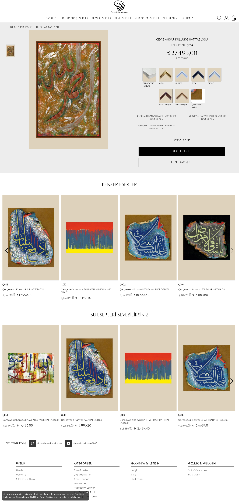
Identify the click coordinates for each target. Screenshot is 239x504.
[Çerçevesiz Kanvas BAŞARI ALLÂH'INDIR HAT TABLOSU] (30, 368)
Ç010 (63, 284)
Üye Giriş (21, 474)
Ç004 (181, 284)
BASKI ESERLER (55, 18)
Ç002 (123, 284)
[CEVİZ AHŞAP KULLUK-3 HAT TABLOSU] (68, 89)
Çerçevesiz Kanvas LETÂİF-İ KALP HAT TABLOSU (145, 289)
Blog (133, 474)
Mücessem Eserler (84, 488)
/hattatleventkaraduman (49, 443)
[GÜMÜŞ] (182, 75)
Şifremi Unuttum (25, 479)
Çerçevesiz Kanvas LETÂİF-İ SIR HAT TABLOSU (202, 289)
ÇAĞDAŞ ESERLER (77, 18)
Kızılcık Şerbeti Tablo (85, 496)
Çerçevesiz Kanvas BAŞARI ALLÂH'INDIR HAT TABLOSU (30, 420)
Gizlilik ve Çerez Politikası (42, 497)
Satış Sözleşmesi (198, 470)
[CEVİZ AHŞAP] (166, 96)
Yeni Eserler (80, 483)
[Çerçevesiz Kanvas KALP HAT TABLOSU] (30, 237)
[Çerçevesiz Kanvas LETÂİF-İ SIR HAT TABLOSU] (206, 237)
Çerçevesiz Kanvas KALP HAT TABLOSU (23, 289)
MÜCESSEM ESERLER (147, 18)
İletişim (135, 470)
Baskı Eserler (81, 470)
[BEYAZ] (215, 75)
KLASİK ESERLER (101, 18)
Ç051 (5, 415)
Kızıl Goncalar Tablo (85, 492)
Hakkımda (137, 479)
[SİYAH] (198, 75)
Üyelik (19, 470)
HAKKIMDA (187, 18)
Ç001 (5, 284)
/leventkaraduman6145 (85, 443)
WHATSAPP (182, 140)
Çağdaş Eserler (83, 474)
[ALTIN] (166, 75)
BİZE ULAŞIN (170, 18)
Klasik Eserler (81, 479)
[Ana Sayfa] (119, 7)
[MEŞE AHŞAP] (182, 96)
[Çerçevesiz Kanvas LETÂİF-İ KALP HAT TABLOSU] (148, 237)
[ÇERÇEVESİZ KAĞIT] (198, 96)
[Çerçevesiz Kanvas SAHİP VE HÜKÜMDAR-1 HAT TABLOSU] (89, 237)
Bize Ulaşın (194, 474)
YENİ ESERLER (123, 18)
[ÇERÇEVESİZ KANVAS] (149, 75)
